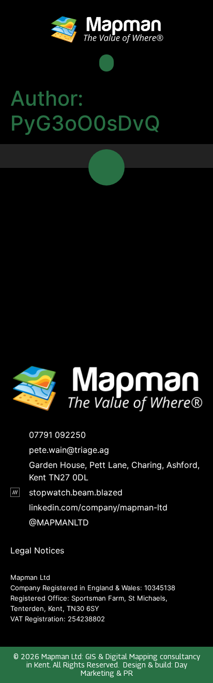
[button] (106, 63)
